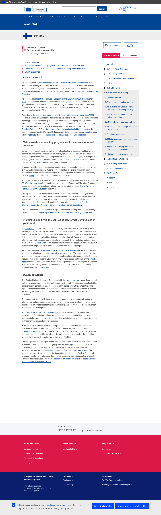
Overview (111, 64)
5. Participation (113, 88)
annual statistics (73, 280)
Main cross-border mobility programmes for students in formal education (54, 66)
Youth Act (29, 229)
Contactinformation (130, 45)
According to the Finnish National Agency (39, 312)
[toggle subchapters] (104, 69)
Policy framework (32, 62)
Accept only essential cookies (132, 506)
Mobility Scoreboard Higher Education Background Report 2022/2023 (64, 115)
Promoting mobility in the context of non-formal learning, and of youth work (55, 69)
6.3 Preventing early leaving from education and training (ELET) (120, 108)
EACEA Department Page (113, 480)
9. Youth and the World (116, 168)
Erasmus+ (79, 159)
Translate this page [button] (127, 9)
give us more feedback (92, 430)
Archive (110, 187)
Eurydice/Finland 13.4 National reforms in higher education (67, 213)
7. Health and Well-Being (117, 159)
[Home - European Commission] (37, 8)
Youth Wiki (35, 17)
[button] (120, 8)
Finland (55, 17)
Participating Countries (33, 458)
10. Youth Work (113, 173)
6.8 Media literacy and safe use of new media (122, 140)
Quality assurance (32, 72)
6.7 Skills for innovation (116, 134)
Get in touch (68, 480)
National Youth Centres (38, 243)
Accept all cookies (103, 506)
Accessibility (68, 485)
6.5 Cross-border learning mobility (122, 122)
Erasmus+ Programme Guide (34, 331)
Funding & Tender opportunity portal (117, 485)
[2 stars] (61, 429)
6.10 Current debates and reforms (120, 154)
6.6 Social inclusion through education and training (122, 128)
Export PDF (112, 45)
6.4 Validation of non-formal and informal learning (120, 115)
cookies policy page (56, 505)
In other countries (130, 55)
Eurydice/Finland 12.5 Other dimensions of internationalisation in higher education (56, 129)
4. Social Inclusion (115, 83)
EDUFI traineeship (29, 183)
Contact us (106, 449)
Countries (45, 17)
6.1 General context (114, 97)
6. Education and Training (70, 17)
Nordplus (37, 162)
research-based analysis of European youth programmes (64, 350)
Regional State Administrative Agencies (59, 250)
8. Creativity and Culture (117, 164)
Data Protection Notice (111, 454)
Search (102, 9)
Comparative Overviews (34, 454)
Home (26, 17)
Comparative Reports (32, 449)
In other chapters (111, 55)
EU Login (28, 462)
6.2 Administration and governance (121, 102)
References (112, 183)
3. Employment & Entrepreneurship (121, 78)
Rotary (31, 176)
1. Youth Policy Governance (118, 69)
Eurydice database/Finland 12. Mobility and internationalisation (61, 83)
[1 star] (60, 429)
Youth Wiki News (70, 449)
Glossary (111, 178)
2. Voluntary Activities (116, 74)
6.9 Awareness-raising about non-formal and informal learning (120, 148)
